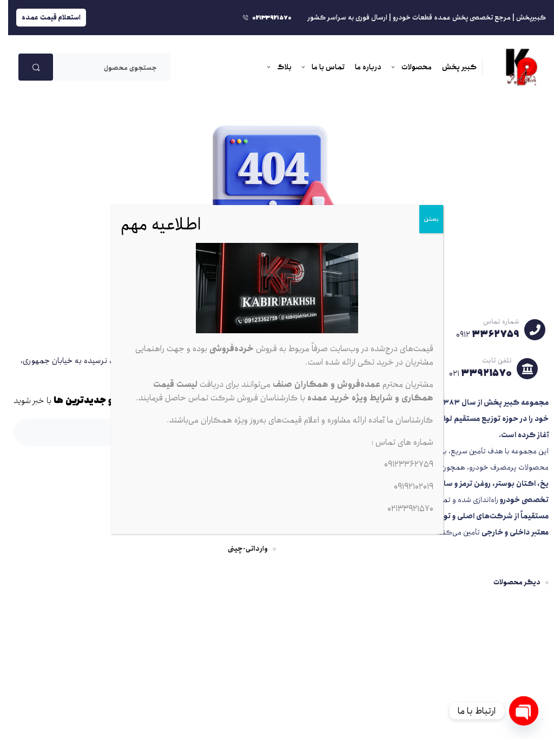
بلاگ (284, 67)
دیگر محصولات (516, 582)
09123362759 (408, 464)
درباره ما (368, 67)
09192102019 (413, 486)
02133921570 (410, 509)
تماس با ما (328, 67)
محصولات (416, 67)
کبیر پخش (459, 67)
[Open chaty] (523, 710)
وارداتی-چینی (248, 549)
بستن (431, 219)
